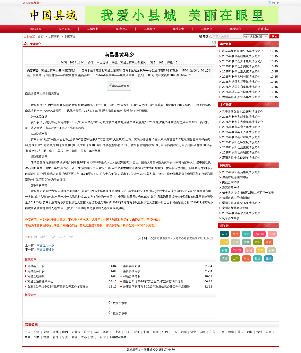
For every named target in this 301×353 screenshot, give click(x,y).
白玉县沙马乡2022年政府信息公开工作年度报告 (57, 286)
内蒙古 (76, 332)
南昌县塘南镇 (131, 271)
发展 (271, 250)
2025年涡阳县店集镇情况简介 (241, 86)
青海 (56, 337)
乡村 (224, 250)
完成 (269, 258)
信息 (246, 234)
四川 (250, 332)
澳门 (93, 337)
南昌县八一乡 (45, 245)
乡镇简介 (70, 36)
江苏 (127, 332)
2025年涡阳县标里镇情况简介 (241, 81)
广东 (212, 332)
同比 (246, 258)
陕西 (37, 337)
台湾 (103, 337)
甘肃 (46, 337)
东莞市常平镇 (230, 187)
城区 (246, 242)
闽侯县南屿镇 (230, 182)
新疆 (74, 337)
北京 (37, 332)
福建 (155, 332)
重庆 (240, 332)
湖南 (203, 332)
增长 (257, 242)
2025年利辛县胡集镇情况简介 (241, 56)
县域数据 (207, 28)
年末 (260, 250)
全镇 (269, 242)
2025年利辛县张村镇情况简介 (241, 76)
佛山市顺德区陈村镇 (235, 177)
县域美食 (178, 28)
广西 (221, 332)
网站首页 (36, 28)
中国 (27, 332)
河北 (56, 332)
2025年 (259, 234)
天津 (46, 332)
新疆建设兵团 (118, 337)
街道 (235, 242)
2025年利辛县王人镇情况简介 (241, 71)
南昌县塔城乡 (45, 249)
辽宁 (87, 332)
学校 (224, 258)
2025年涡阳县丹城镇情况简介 (241, 92)
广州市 (237, 250)
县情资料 (93, 28)
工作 (224, 242)
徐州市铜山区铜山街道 (236, 197)
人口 (224, 234)
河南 (184, 332)
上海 (118, 332)
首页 (41, 36)
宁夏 (65, 337)
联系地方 (263, 28)
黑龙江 (107, 332)
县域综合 (235, 28)
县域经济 (121, 28)
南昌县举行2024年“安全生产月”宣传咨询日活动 (153, 281)
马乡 (35, 236)
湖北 (193, 332)
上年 (235, 258)
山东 (174, 332)
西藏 (27, 337)
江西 (165, 332)
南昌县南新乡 (131, 266)
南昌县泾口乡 (36, 271)
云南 (269, 332)
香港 (84, 337)
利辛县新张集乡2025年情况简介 (242, 51)
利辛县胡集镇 (230, 218)
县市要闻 (64, 28)
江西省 (62, 236)
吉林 (96, 332)
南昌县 (44, 236)
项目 (249, 250)
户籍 (272, 234)
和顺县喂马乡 (131, 276)
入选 (53, 236)
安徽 (146, 332)
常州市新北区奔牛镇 (235, 208)
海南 (231, 332)
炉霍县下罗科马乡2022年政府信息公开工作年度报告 (156, 286)
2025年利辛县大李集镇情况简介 (242, 61)
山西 (65, 332)
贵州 (259, 332)
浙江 (137, 332)
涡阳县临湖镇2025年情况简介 (241, 97)
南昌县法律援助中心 (40, 281)
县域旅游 (150, 28)
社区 (257, 258)
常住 (235, 234)
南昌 (71, 236)
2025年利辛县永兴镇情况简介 (241, 66)
